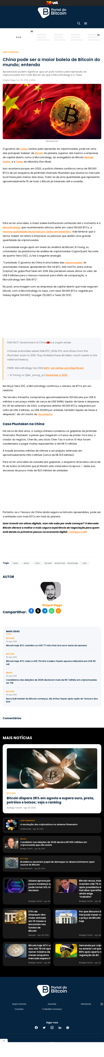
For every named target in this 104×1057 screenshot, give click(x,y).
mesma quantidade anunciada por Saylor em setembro (37, 231)
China (23, 148)
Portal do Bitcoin (52, 12)
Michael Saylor (60, 563)
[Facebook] (36, 1027)
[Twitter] (44, 1027)
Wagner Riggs (52, 605)
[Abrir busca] (79, 24)
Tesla (19, 161)
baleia (15, 563)
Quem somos (19, 1004)
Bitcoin (39, 153)
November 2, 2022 (56, 375)
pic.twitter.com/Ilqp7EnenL (67, 368)
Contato (19, 1009)
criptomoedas (73, 262)
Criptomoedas (10, 52)
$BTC (47, 368)
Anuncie (52, 1004)
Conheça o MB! (77, 532)
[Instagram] (52, 1027)
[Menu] (85, 24)
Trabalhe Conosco (52, 1009)
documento (45, 414)
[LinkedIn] (60, 1027)
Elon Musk (48, 563)
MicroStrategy (11, 227)
